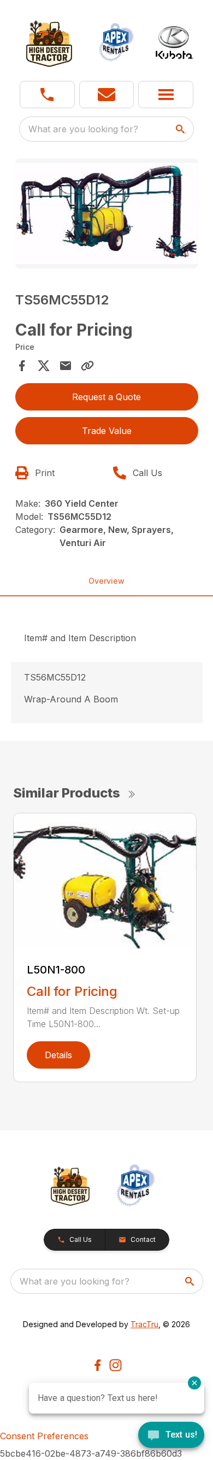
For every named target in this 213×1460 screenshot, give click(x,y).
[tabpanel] (106, 215)
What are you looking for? (83, 129)
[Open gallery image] (106, 213)
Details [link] (58, 1054)
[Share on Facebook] (21, 365)
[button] (47, 94)
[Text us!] (171, 1436)
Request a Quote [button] (106, 396)
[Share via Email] (65, 365)
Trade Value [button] (107, 430)
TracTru (144, 1324)
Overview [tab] (106, 580)
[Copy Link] (87, 365)
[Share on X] (43, 365)
